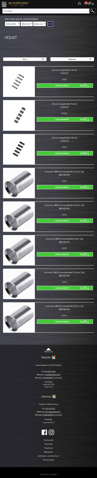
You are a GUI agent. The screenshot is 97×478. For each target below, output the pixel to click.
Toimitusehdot (48, 440)
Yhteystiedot (48, 448)
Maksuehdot (48, 451)
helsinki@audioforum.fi (52, 374)
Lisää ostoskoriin (62, 85)
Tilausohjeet (48, 443)
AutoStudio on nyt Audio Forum (48, 455)
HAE (50, 23)
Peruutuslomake (48, 459)
